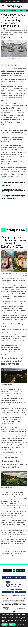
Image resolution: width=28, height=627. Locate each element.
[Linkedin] (14, 1)
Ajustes (19, 624)
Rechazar (12, 624)
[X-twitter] (6, 1)
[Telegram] (18, 1)
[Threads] (21, 1)
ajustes (5, 621)
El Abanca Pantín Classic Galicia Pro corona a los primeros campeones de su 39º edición (13, 184)
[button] (2, 65)
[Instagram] (10, 1)
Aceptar (4, 624)
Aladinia (18, 289)
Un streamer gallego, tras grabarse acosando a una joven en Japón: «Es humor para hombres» (13, 197)
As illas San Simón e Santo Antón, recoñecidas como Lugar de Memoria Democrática (13, 190)
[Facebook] (2, 1)
